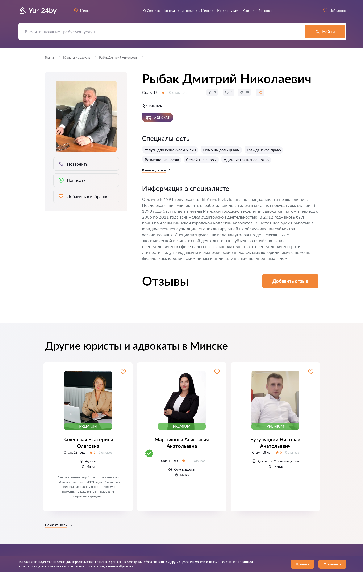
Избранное (338, 10)
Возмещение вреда (162, 159)
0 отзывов (178, 92)
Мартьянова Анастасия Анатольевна (182, 442)
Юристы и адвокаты (77, 57)
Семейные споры (201, 159)
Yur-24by (43, 10)
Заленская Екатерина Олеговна (88, 442)
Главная (50, 57)
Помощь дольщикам (221, 149)
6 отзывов (198, 461)
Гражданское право (264, 149)
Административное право (246, 159)
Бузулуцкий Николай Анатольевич (275, 442)
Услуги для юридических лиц (170, 149)
